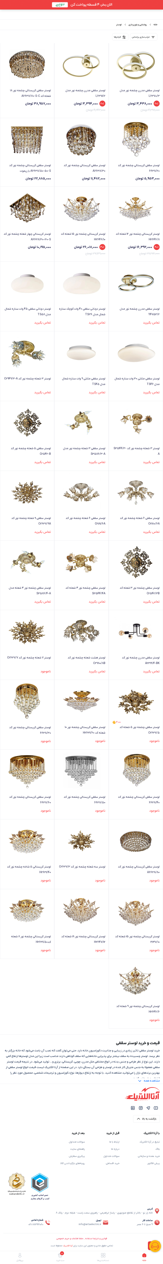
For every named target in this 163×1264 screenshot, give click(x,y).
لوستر (119, 24)
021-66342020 (35, 1224)
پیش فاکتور (153, 1163)
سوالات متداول (111, 1156)
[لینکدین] (132, 1107)
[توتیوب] (155, 1107)
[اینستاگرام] (140, 1107)
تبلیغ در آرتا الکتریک (150, 1142)
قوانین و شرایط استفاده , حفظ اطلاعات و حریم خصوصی (81, 1238)
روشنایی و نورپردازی (137, 24)
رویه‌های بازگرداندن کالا (72, 1163)
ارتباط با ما (114, 1142)
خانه (155, 24)
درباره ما (115, 1149)
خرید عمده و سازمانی (149, 1156)
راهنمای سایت (77, 1149)
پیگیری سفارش (77, 1156)
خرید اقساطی (112, 1163)
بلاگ (157, 1149)
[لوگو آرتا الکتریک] (142, 1094)
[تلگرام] (148, 1107)
